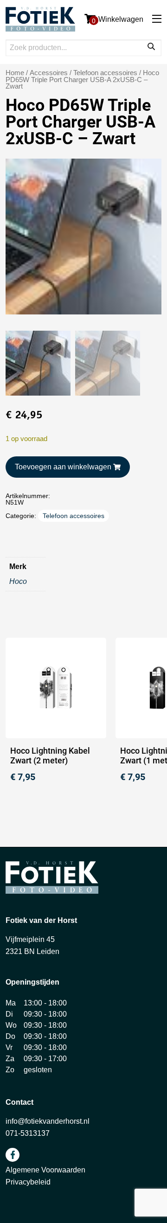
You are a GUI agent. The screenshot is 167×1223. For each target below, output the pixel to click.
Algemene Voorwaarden (45, 1170)
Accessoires (49, 73)
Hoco (18, 581)
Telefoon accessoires (105, 73)
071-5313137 (28, 1133)
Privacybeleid (28, 1182)
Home (15, 73)
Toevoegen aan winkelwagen (63, 467)
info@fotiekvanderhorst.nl (48, 1121)
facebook (12, 1155)
